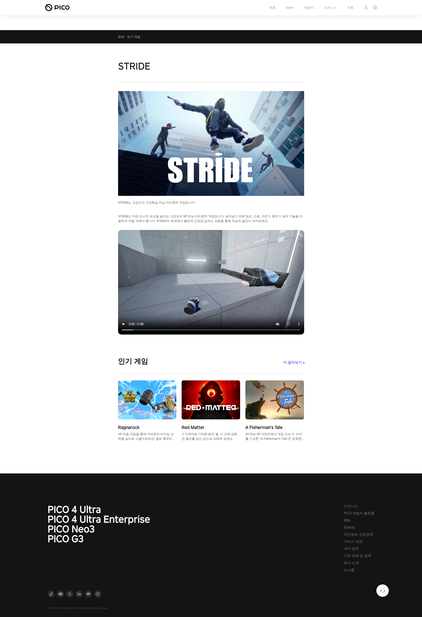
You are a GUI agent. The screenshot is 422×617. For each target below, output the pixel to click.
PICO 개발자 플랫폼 (359, 513)
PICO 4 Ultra (74, 509)
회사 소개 (351, 563)
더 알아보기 (292, 362)
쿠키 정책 (351, 548)
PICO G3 (66, 538)
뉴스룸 (349, 570)
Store (290, 8)
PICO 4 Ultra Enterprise (99, 519)
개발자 (308, 8)
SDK (347, 520)
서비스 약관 (353, 541)
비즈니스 (330, 8)
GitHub (349, 527)
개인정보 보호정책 (358, 534)
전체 (121, 37)
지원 (350, 8)
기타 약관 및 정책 (357, 555)
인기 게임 (133, 37)
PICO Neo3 (71, 528)
